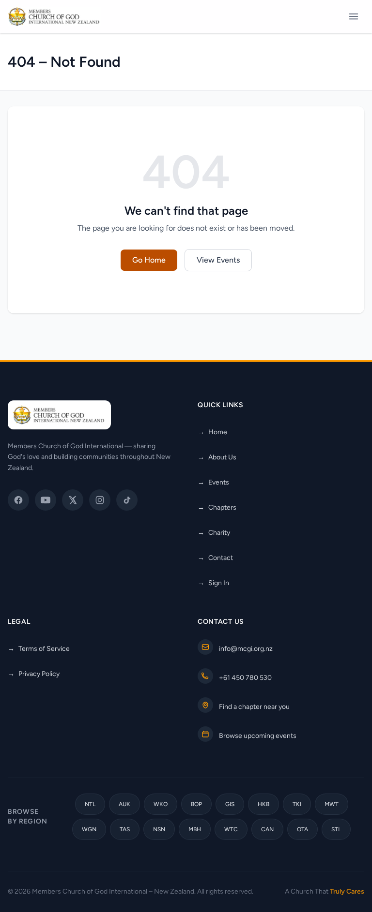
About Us (217, 457)
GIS (229, 804)
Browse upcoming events (257, 736)
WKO (161, 804)
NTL (90, 804)
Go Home (149, 260)
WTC (231, 829)
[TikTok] (127, 500)
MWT (332, 804)
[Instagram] (99, 500)
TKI (297, 804)
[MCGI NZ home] (54, 16)
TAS (125, 829)
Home (212, 432)
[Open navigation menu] (353, 16)
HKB (263, 804)
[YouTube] (45, 500)
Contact (215, 558)
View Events (218, 260)
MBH (194, 829)
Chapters (217, 507)
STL (336, 829)
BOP (196, 804)
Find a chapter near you (254, 707)
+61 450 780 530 (245, 678)
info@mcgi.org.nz (246, 649)
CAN (267, 829)
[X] (72, 500)
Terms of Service (39, 649)
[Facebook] (18, 500)
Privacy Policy (34, 674)
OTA (302, 829)
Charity (214, 533)
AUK (124, 804)
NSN (159, 829)
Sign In (213, 583)
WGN (89, 829)
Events (213, 482)
